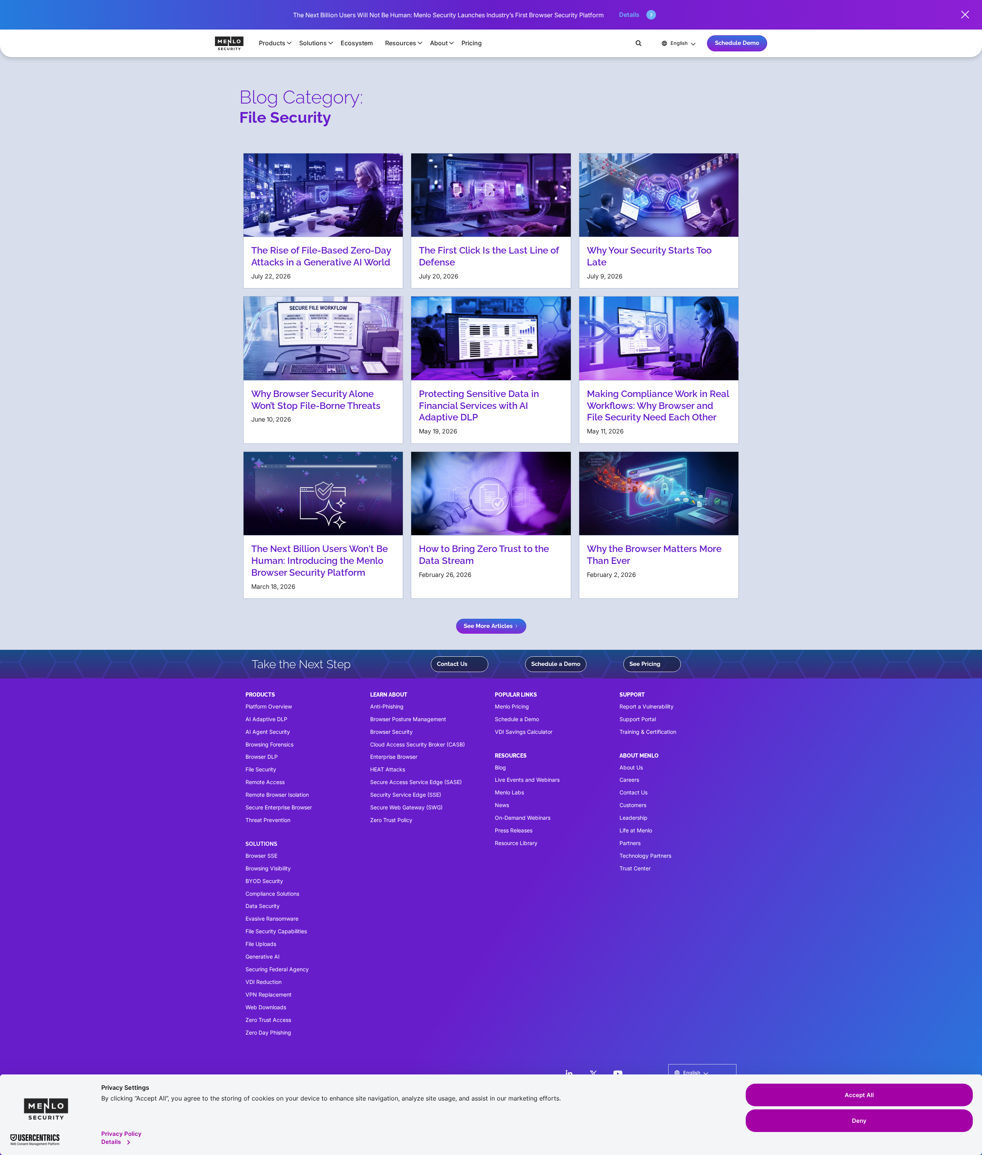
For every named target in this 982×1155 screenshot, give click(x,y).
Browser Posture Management (408, 719)
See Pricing (645, 664)
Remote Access (265, 782)
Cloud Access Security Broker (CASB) (417, 744)
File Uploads (261, 944)
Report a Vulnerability (647, 706)
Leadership (634, 817)
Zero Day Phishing (268, 1032)
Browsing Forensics (269, 744)
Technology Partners (645, 855)
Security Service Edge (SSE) (405, 794)
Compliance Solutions (272, 893)
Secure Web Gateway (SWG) (406, 807)
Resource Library (516, 843)
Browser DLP (262, 756)
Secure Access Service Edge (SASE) (416, 782)
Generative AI (263, 956)
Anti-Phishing (387, 706)
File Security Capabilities (276, 931)
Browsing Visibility (268, 868)
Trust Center (635, 868)
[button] (273, 43)
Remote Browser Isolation (277, 794)
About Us (631, 767)
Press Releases (513, 830)
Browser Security (391, 731)
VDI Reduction (264, 982)
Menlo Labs (509, 792)
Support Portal (638, 719)
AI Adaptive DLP (266, 719)
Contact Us (452, 664)
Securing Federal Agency (277, 969)
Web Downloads (266, 1007)
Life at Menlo (636, 830)
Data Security (263, 906)
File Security (261, 769)
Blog (500, 767)
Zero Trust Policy (391, 820)
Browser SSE (261, 855)
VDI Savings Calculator (523, 731)
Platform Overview (269, 706)
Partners (630, 843)
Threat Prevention (268, 820)
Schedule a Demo (555, 664)
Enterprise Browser (393, 756)
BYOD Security (264, 881)
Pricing (471, 43)
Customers (633, 805)
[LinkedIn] (569, 1073)
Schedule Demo (737, 43)
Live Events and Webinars (527, 779)
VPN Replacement (269, 994)
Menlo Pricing (512, 706)
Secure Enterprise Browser (279, 807)
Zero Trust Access (268, 1020)
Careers (629, 779)
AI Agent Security (268, 731)
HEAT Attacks (387, 769)
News (502, 805)
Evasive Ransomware (272, 918)
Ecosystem (357, 43)
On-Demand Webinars (522, 817)
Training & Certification (648, 731)
